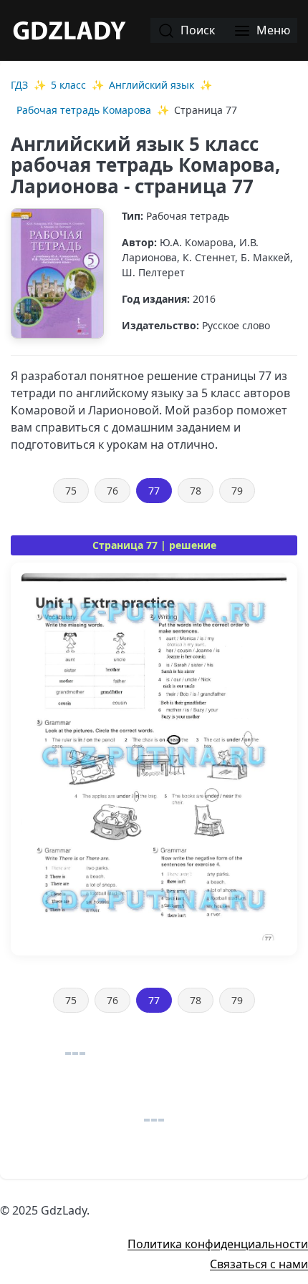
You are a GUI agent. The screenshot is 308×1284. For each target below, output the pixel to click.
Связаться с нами (259, 1264)
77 (154, 490)
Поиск (196, 30)
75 (71, 490)
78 (195, 490)
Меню (272, 30)
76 (112, 490)
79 (237, 490)
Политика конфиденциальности (217, 1244)
